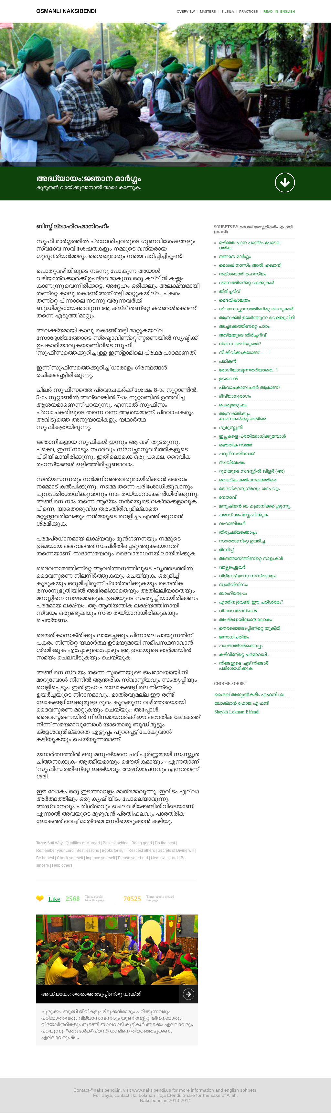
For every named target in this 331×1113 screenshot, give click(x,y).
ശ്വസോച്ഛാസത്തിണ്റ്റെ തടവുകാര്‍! (257, 308)
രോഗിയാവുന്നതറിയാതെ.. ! (248, 370)
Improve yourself (100, 858)
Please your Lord (133, 858)
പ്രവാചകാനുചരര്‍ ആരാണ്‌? (249, 387)
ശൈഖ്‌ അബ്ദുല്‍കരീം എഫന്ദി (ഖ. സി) (254, 694)
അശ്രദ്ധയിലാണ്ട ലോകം (245, 619)
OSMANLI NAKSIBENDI (66, 11)
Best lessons (88, 850)
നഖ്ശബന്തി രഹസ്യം (242, 274)
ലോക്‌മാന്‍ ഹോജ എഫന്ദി (241, 703)
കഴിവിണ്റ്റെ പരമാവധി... (245, 654)
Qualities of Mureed (83, 843)
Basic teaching (116, 843)
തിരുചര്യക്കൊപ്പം (238, 532)
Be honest (45, 858)
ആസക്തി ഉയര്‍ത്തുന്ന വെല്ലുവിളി (256, 317)
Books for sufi (113, 850)
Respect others (141, 850)
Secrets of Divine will (176, 850)
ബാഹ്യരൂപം (233, 593)
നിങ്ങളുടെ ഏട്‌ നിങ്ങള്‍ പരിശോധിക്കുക (243, 666)
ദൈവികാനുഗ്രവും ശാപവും (249, 488)
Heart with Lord (164, 858)
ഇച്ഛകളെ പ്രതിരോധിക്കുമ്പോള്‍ (252, 436)
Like (54, 898)
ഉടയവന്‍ (228, 378)
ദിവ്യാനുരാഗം (235, 396)
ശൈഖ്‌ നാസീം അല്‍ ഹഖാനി (250, 265)
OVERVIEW (186, 11)
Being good (142, 843)
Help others (62, 865)
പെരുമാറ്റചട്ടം (233, 404)
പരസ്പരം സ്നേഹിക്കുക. (244, 514)
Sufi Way (55, 843)
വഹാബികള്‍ (232, 523)
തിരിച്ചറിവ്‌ (229, 291)
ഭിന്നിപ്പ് (226, 549)
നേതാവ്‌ (227, 497)
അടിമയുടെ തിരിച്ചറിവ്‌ (242, 335)
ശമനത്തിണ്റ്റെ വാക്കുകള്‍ (246, 282)
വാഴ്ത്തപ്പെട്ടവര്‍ (232, 567)
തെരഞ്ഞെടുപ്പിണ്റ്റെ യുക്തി (249, 628)
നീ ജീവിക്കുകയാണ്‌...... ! (244, 352)
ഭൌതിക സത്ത (235, 445)
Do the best (165, 843)
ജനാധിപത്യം (234, 637)
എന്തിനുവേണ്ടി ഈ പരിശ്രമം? (251, 602)
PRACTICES (248, 11)
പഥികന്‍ (227, 361)
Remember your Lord (55, 850)
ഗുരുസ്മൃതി (230, 427)
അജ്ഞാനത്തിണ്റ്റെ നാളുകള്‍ (251, 558)
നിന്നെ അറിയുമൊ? (240, 343)
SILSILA (227, 11)
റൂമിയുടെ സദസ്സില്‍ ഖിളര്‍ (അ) (252, 471)
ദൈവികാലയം (234, 300)
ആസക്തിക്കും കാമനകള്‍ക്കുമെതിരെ (242, 416)
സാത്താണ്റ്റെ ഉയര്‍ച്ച (242, 541)
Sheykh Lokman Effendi (237, 712)
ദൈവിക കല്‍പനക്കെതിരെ (247, 479)
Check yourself (70, 858)
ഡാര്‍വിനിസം (233, 584)
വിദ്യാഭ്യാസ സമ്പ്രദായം (247, 575)
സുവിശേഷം (232, 462)
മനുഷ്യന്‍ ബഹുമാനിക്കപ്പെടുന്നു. (255, 506)
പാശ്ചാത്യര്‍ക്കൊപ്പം (240, 645)
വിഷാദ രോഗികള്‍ (238, 610)
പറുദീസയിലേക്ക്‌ (236, 453)
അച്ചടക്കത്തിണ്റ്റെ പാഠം (244, 326)
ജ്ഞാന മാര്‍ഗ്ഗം (235, 256)
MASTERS (208, 11)
